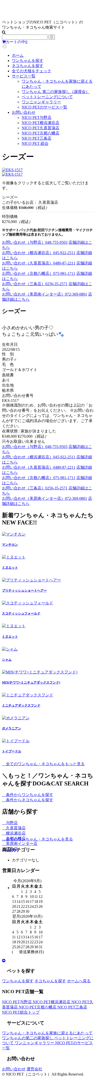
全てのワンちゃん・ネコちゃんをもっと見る (45, 764)
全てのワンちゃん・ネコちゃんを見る (39, 839)
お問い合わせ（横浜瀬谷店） (38, 253)
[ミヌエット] (14, 557)
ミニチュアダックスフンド (21, 705)
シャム (7, 659)
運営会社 (34, 1069)
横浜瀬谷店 (15, 833)
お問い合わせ (23, 112)
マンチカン (10, 544)
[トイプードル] (16, 741)
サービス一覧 (23, 76)
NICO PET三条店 (36, 138)
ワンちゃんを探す (27, 60)
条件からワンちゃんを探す (29, 795)
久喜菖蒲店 (15, 828)
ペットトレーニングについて (47, 97)
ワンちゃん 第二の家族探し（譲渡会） (56, 92)
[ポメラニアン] (16, 718)
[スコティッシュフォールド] (27, 603)
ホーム (18, 55)
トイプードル (11, 751)
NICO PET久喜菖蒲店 (40, 128)
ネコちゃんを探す (27, 66)
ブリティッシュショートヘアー (24, 590)
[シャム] (10, 649)
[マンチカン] (14, 534)
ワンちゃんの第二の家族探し (28, 1038)
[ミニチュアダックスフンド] (27, 695)
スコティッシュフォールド (21, 613)
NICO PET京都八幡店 (40, 133)
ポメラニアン (11, 728)
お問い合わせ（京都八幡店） (38, 273)
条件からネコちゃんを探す (29, 800)
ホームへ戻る (79, 981)
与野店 (11, 823)
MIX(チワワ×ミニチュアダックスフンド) (31, 682)
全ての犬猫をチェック (31, 71)
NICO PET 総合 (35, 143)
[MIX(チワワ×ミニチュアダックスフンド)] (39, 672)
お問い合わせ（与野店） (34, 242)
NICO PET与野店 (36, 117)
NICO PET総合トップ (21, 1012)
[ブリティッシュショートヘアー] (31, 580)
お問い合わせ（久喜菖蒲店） (38, 263)
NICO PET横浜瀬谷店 (40, 123)
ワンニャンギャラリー (41, 102)
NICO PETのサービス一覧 (44, 107)
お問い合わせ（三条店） (34, 284)
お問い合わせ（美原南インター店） (44, 294)
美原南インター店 (21, 843)
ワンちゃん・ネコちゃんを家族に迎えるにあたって (47, 1033)
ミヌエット (10, 567)
